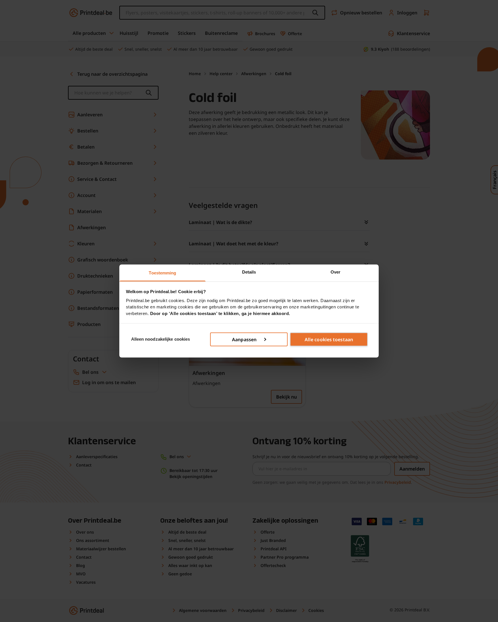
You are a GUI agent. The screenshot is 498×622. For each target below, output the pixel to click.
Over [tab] (335, 272)
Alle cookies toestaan (329, 339)
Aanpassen (244, 339)
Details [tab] (249, 272)
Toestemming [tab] (162, 272)
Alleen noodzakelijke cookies (160, 339)
